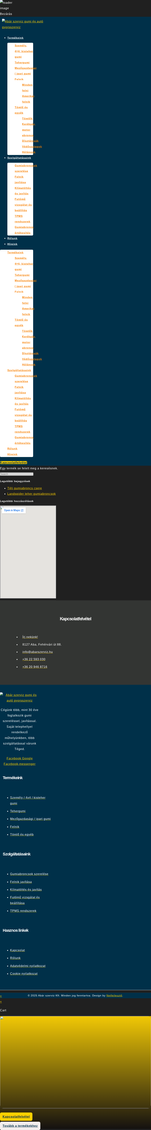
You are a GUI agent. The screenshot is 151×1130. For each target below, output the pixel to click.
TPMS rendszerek (22, 219)
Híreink (12, 244)
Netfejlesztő (114, 995)
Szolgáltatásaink (19, 157)
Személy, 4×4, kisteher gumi (24, 51)
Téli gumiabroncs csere (24, 488)
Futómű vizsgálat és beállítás (23, 205)
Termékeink (15, 37)
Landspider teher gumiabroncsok (31, 493)
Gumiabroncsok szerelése (26, 168)
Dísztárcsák (30, 140)
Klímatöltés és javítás (23, 190)
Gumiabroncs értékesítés (24, 230)
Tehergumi (22, 62)
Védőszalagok (32, 146)
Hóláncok (29, 152)
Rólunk (12, 238)
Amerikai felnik (28, 99)
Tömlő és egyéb (21, 110)
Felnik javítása (20, 179)
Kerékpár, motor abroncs (29, 130)
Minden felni (27, 87)
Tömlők (27, 118)
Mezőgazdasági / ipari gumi (26, 71)
